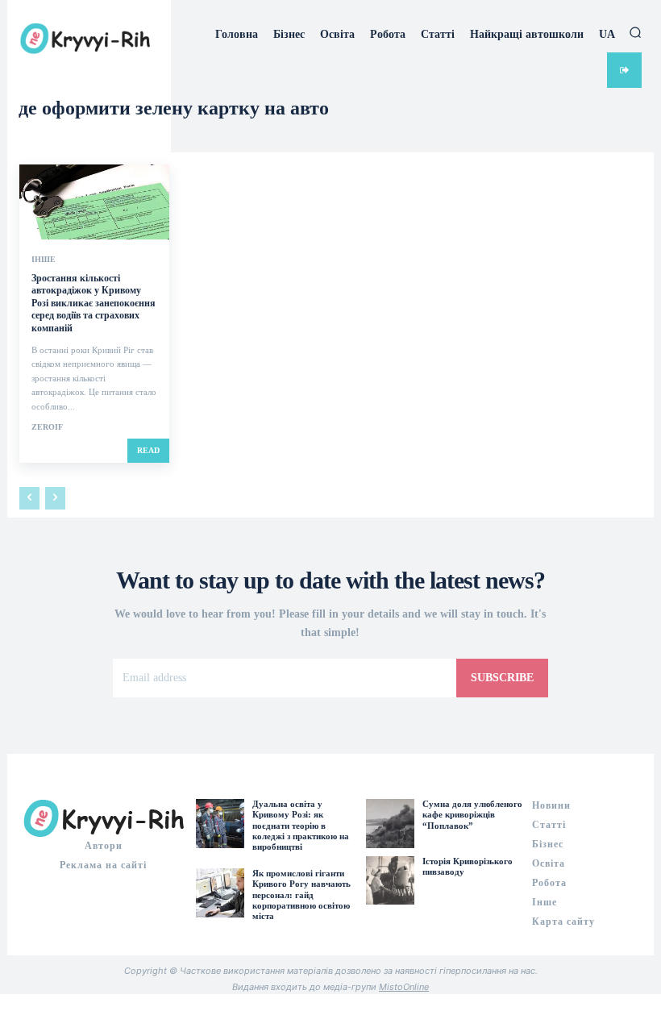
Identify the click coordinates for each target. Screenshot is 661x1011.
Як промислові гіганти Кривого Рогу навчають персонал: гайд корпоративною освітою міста (301, 894)
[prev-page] (29, 498)
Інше (43, 260)
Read (148, 450)
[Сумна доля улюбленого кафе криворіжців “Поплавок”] (390, 823)
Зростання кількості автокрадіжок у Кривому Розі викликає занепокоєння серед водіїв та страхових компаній (93, 303)
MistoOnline (404, 986)
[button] (635, 32)
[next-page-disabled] (55, 498)
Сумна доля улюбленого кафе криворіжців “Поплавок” (472, 814)
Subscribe (502, 678)
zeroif (47, 426)
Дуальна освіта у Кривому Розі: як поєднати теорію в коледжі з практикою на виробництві (300, 825)
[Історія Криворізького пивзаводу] (390, 880)
